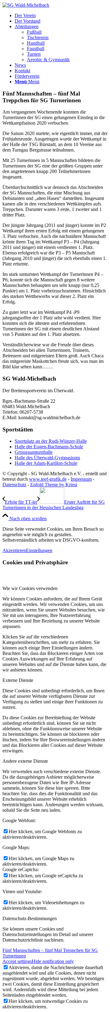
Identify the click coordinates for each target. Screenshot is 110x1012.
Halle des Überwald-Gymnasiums (47, 457)
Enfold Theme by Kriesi (53, 484)
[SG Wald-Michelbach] (25, 5)
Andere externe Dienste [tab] (25, 761)
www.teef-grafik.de (48, 479)
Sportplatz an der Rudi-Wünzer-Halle (51, 441)
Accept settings (17, 961)
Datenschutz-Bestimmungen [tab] (29, 918)
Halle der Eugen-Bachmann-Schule (49, 446)
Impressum (81, 479)
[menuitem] (61, 15)
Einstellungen (39, 550)
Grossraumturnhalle (34, 452)
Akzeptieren (14, 550)
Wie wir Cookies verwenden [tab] (29, 588)
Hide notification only (53, 961)
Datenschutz (14, 484)
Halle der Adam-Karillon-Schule (46, 463)
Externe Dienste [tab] (17, 680)
